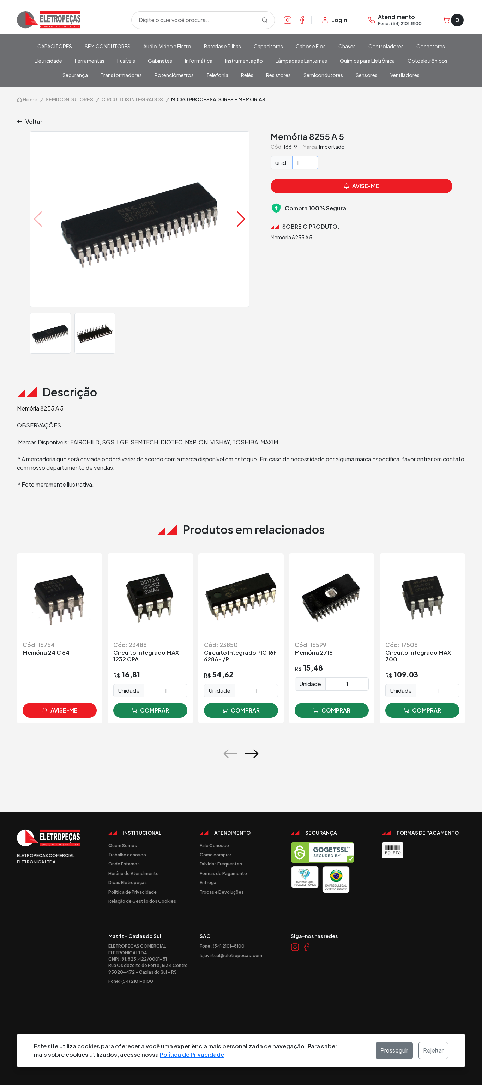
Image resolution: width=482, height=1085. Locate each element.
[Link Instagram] (287, 20)
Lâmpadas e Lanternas (301, 60)
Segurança (75, 75)
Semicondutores (323, 75)
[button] (241, 219)
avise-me (64, 710)
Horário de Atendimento (133, 873)
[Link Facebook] (301, 20)
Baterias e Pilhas (222, 46)
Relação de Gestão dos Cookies (142, 901)
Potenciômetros (174, 75)
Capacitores (268, 46)
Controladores (386, 46)
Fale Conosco (214, 845)
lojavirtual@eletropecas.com (231, 955)
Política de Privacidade (192, 1054)
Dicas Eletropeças (127, 882)
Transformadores (121, 75)
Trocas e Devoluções (222, 892)
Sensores (367, 75)
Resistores (278, 75)
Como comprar (215, 854)
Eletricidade (48, 60)
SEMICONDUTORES (108, 46)
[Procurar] (264, 20)
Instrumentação (244, 60)
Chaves (347, 46)
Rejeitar (433, 1050)
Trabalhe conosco (127, 854)
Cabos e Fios (311, 46)
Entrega (208, 882)
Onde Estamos (124, 864)
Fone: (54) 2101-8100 (130, 981)
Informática (198, 60)
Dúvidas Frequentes (221, 864)
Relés (247, 75)
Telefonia (217, 75)
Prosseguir (394, 1050)
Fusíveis (126, 60)
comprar (154, 710)
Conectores (430, 46)
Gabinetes (160, 60)
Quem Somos (122, 845)
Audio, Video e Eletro (167, 46)
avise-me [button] (365, 186)
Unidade (129, 690)
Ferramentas (89, 60)
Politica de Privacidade (132, 892)
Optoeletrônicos (427, 60)
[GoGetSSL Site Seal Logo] (322, 852)
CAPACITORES (54, 46)
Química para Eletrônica (367, 60)
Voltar (33, 121)
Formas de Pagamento (223, 873)
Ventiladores (405, 75)
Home (29, 99)
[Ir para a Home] (70, 20)
